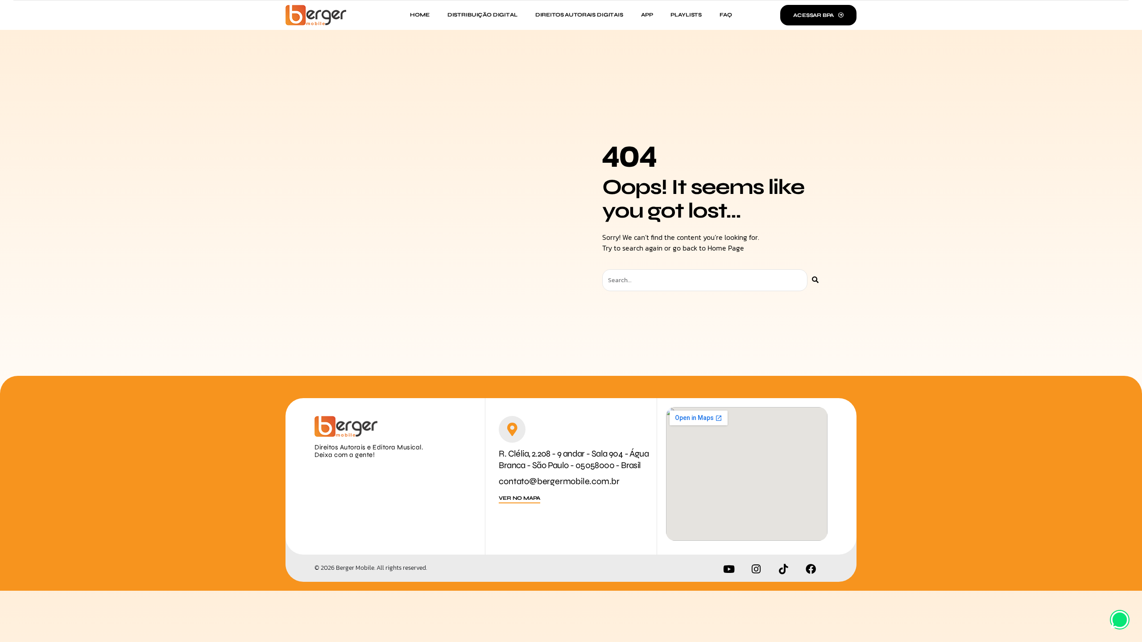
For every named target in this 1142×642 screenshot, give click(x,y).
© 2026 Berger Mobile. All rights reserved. (370, 567)
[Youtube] (729, 569)
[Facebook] (810, 569)
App (647, 15)
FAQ (726, 15)
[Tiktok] (783, 569)
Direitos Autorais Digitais (579, 15)
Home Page (726, 248)
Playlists (686, 15)
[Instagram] (756, 569)
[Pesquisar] (815, 280)
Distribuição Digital (482, 15)
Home (419, 15)
